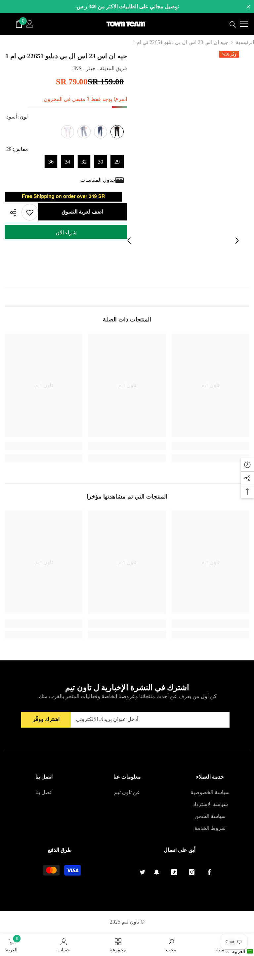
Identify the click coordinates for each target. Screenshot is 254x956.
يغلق (248, 6)
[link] (210, 446)
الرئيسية (245, 42)
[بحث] (233, 24)
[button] (239, 951)
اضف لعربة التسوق (81, 212)
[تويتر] (142, 872)
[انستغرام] (192, 872)
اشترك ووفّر (46, 719)
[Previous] (129, 241)
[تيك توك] (174, 872)
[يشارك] (11, 212)
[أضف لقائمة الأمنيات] (29, 212)
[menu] (244, 24)
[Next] (237, 241)
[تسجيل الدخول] (29, 23)
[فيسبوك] (209, 872)
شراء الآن (66, 232)
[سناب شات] (156, 872)
